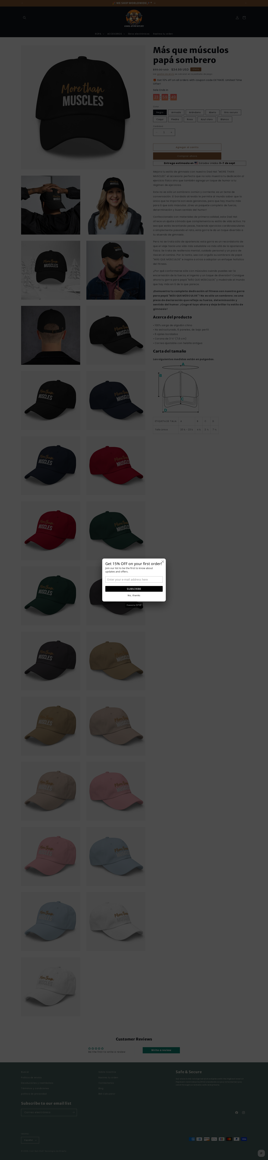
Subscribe (134, 589)
